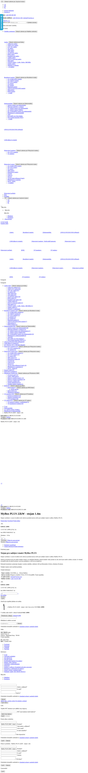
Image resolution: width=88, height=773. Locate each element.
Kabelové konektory (14, 395)
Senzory (10, 176)
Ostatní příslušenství (14, 382)
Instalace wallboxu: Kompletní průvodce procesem (18, 667)
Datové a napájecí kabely (16, 378)
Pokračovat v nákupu (6, 615)
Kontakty (6, 196)
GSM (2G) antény (12, 44)
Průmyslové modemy (10, 150)
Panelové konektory (14, 397)
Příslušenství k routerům (14, 180)
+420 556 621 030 (17, 18)
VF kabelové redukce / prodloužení (18, 402)
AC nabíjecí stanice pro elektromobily (18, 108)
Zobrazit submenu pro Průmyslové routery (26, 164)
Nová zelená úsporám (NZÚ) (15, 117)
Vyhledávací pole (5, 22)
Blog (5, 195)
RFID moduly (11, 91)
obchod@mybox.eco (16, 576)
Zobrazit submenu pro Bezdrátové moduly (26, 77)
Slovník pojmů (8, 659)
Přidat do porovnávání (13, 540)
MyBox (8, 417)
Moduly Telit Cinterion (10, 662)
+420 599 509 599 (11, 15)
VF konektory (9, 394)
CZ (2, 1)
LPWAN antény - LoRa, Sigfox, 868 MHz (19, 62)
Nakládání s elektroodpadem (12, 664)
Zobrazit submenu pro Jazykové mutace (15, 1)
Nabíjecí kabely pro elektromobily (17, 105)
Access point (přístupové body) (16, 178)
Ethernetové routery (13, 172)
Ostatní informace (13, 546)
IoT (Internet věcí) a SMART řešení (14, 345)
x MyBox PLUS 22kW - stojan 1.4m (22, 607)
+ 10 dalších (11, 67)
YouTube (6, 649)
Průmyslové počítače (9, 193)
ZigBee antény (12, 64)
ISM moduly (11, 90)
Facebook (10, 521)
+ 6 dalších (10, 183)
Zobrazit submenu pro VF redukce (22, 400)
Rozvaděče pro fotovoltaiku (15, 116)
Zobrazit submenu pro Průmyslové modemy (27, 150)
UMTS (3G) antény (13, 45)
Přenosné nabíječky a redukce (16, 107)
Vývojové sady (13, 375)
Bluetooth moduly (12, 87)
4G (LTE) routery (12, 167)
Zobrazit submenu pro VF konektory (24, 394)
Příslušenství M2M (10, 373)
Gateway (10, 175)
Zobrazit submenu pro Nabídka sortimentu (26, 31)
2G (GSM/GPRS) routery (15, 166)
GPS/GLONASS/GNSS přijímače (13, 129)
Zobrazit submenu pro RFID (17, 385)
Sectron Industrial (9, 10)
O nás (5, 654)
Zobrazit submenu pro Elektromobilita (22, 103)
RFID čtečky (12, 391)
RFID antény (11, 54)
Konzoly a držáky (14, 381)
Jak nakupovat (8, 658)
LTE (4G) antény (12, 47)
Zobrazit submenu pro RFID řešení (25, 387)
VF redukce (8, 400)
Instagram (6, 646)
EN (5, 6)
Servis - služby (12, 181)
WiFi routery (11, 170)
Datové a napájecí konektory (16, 379)
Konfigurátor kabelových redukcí (13, 661)
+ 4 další (10, 93)
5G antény (10, 48)
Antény (6, 42)
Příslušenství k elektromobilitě (16, 113)
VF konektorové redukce (15, 403)
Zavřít (2, 598)
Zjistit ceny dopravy (6, 714)
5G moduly (11, 84)
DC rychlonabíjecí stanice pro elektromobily (20, 111)
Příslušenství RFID (13, 392)
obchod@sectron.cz (28, 18)
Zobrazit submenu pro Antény (16, 42)
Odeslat (19, 623)
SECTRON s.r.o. (5, 21)
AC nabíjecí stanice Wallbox (15, 110)
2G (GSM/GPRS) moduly (15, 79)
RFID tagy (14, 389)
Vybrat (7, 716)
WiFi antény (11, 50)
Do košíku (3, 540)
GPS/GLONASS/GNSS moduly (16, 88)
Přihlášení (10, 216)
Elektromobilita (8, 103)
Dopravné (7, 665)
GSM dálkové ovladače (10, 140)
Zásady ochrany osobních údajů (12, 670)
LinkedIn (6, 647)
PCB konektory (13, 399)
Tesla (9, 114)
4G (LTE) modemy (13, 152)
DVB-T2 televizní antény (14, 59)
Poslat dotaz (4, 521)
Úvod (5, 406)
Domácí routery (9, 370)
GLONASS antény (13, 53)
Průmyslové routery (9, 164)
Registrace (10, 217)
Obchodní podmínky (9, 656)
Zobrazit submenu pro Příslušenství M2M (28, 373)
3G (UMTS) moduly (13, 80)
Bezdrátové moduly (9, 77)
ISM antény (11, 60)
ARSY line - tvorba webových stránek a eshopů (14, 701)
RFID (7, 385)
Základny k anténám (13, 65)
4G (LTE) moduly (12, 82)
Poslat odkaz (16, 521)
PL (5, 7)
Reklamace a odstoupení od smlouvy (14, 668)
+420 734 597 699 (16, 578)
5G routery (10, 169)
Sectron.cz (7, 12)
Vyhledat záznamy (32, 22)
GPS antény (11, 51)
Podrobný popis (10, 545)
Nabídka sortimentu (9, 31)
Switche (10, 173)
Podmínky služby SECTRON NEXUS (14, 671)
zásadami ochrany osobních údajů (29, 626)
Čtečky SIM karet (13, 376)
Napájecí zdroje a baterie (15, 384)
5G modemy (11, 153)
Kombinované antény (13, 56)
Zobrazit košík (17, 615)
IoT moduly (11, 85)
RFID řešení (12, 387)
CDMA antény (12, 57)
